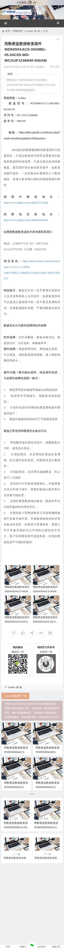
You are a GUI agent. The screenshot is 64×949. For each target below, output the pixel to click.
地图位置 (56, 946)
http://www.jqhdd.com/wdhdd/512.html (26, 202)
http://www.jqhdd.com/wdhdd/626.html (26, 220)
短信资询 (42, 946)
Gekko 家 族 (33, 31)
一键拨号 (22, 946)
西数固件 (18, 31)
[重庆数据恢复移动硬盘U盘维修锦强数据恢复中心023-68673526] (16, 12)
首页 (7, 31)
